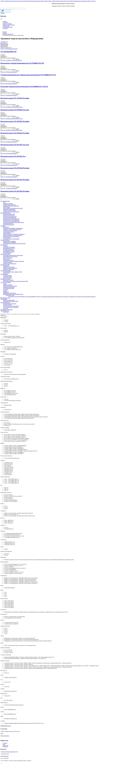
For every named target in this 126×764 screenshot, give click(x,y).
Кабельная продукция (5, 278)
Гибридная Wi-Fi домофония (9, 242)
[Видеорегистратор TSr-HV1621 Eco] (4, 153)
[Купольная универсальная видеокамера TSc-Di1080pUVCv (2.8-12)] (4, 83)
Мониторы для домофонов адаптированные (13, 228)
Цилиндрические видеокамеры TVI (11, 218)
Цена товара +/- (4, 42)
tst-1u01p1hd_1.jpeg (10, 295)
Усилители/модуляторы (8, 231)
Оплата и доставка (7, 23)
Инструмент (6, 311)
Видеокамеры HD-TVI (8, 223)
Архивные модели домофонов (10, 230)
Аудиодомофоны (7, 233)
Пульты (4, 283)
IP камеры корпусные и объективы (11, 205)
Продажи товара (4, 45)
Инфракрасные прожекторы (9, 293)
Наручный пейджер (7, 277)
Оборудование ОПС (5, 264)
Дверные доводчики (7, 262)
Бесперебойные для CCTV (9, 248)
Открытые (5, 245)
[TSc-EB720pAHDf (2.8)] (5, 48)
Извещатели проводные (8, 269)
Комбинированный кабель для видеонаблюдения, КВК (15, 281)
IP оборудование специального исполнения (13, 208)
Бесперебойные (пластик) (9, 250)
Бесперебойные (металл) (8, 251)
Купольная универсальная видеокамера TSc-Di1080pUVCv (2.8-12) (24, 86)
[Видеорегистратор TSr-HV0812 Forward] (7, 107)
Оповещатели (6, 266)
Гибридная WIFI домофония (9, 241)
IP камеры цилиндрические (9, 204)
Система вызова (4, 274)
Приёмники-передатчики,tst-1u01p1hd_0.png (13, 294)
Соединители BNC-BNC (8, 288)
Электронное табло (7, 276)
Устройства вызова (7, 275)
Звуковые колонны (7, 304)
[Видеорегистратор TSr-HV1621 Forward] (4, 141)
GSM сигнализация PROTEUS (10, 268)
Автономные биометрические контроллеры (13, 255)
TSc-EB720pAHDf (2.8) (8, 51)
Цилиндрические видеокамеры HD (11, 220)
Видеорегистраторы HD (8, 224)
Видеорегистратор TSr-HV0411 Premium (15, 133)
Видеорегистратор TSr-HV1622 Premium (15, 168)
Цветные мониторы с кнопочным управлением (13, 234)
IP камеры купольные (8, 203)
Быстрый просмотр (13, 48)
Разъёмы (5, 290)
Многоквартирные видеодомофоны (11, 236)
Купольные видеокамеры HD (9, 217)
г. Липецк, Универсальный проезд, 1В (9, 751)
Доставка (5, 743)
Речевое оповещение (5, 302)
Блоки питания (4, 244)
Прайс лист (5, 22)
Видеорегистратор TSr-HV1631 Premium (15, 179)
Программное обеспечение (9, 209)
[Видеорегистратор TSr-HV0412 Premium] (7, 118)
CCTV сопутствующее (6, 282)
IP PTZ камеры (6, 207)
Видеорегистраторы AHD (9, 214)
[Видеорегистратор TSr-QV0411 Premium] (4, 95)
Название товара (4, 44)
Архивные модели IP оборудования (11, 211)
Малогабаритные (7, 253)
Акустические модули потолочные (11, 306)
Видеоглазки (6, 227)
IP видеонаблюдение (5, 201)
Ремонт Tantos (6, 26)
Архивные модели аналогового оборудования (13, 222)
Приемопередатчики (5, 297)
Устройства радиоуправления (9, 263)
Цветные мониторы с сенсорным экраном (12, 235)
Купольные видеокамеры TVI (9, 216)
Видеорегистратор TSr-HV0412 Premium (15, 121)
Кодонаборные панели (8, 260)
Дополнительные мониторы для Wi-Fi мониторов (14, 243)
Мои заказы (5, 745)
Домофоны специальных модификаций (12, 229)
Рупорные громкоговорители (9, 303)
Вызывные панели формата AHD (10, 301)
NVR (4, 202)
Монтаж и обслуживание (8, 24)
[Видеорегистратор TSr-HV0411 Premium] (7, 130)
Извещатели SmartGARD (8, 267)
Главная (5, 21)
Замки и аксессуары (7, 257)
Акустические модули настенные (10, 307)
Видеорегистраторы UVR (9, 215)
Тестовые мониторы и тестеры (10, 286)
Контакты (5, 28)
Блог (4, 744)
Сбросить (9, 725)
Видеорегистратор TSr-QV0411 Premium (15, 98)
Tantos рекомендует (5, 310)
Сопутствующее (6, 237)
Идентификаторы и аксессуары (10, 256)
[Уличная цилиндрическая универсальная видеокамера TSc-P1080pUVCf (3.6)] (4, 72)
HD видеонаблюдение (8, 34)
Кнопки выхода (6, 258)
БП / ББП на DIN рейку (8, 249)
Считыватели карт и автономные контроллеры (13, 261)
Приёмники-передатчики (9, 287)
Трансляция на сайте (7, 27)
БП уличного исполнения (9, 247)
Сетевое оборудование (6, 270)
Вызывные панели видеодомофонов (11, 238)
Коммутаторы (6, 273)
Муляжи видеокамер (7, 284)
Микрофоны (6, 291)
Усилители (5, 308)
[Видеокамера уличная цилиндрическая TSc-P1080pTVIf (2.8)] (7, 60)
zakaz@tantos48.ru (4, 756)
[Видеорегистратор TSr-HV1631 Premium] (4, 176)
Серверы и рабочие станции (9, 210)
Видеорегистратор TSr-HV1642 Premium (15, 191)
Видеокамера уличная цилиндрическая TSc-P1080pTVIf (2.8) (22, 63)
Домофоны (3, 225)
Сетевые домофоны (5, 240)
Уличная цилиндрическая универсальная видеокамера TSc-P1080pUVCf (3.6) (28, 75)
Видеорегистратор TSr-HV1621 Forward (15, 145)
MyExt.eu (38, 314)
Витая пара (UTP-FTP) (8, 280)
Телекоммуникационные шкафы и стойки (12, 271)
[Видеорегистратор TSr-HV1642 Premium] (4, 188)
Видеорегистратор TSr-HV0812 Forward (15, 110)
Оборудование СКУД (5, 254)
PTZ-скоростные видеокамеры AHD (11, 221)
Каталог (2, 13)
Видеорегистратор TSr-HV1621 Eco (13, 156)
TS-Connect (5, 289)
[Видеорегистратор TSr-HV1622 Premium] (4, 165)
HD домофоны (4, 299)
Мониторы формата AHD (9, 300)
